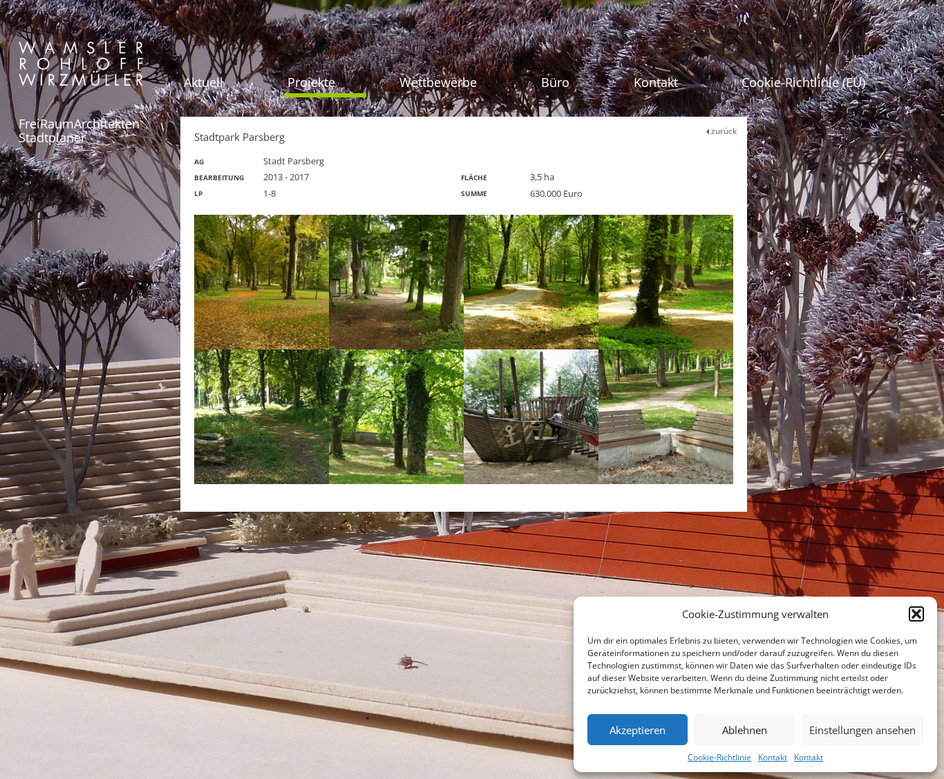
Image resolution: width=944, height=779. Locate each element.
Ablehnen (744, 730)
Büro (555, 82)
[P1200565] (261, 282)
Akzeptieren (637, 730)
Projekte (311, 82)
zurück (723, 131)
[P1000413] (396, 282)
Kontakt (772, 757)
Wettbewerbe (438, 82)
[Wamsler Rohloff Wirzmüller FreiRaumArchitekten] (81, 68)
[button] (916, 614)
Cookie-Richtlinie (719, 757)
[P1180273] (665, 282)
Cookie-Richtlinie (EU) (803, 82)
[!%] (531, 416)
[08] (665, 416)
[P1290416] (261, 416)
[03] (396, 416)
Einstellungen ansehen (862, 730)
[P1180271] (531, 282)
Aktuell (203, 82)
